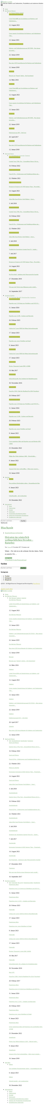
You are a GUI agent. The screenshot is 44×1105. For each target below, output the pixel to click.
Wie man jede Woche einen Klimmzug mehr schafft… (23, 287)
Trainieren (12, 283)
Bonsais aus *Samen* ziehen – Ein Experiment (21, 75)
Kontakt (11, 510)
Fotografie (12, 324)
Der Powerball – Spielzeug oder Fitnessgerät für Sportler (23, 274)
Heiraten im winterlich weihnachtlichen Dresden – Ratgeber (19, 540)
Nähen (11, 479)
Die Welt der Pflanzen (10, 11)
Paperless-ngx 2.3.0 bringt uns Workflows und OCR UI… (24, 303)
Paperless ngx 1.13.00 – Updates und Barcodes (21, 316)
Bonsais (11, 71)
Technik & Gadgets (9, 295)
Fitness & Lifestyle (15, 182)
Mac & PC (12, 387)
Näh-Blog (7, 477)
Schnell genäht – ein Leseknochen (18, 496)
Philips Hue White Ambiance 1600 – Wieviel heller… (22, 456)
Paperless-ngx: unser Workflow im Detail (19, 341)
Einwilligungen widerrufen (15, 517)
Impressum (12, 511)
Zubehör (12, 141)
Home (6, 9)
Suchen (23, 521)
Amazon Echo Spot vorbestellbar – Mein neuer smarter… (24, 469)
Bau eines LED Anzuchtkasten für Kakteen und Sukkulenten (25, 63)
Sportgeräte (12, 258)
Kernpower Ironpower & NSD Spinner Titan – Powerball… (24, 186)
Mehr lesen (8, 558)
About (10, 506)
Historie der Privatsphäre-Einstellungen (18, 515)
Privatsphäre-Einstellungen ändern (17, 513)
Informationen (8, 504)
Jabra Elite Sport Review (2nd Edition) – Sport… (22, 199)
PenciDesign (36, 583)
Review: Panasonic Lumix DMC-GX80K (19, 366)
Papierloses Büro (14, 299)
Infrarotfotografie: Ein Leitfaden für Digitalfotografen (23, 378)
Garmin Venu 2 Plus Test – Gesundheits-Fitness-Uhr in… (24, 161)
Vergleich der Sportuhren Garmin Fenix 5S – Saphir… (23, 249)
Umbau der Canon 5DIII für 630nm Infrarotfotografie (23, 328)
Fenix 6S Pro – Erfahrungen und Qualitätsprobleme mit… (24, 174)
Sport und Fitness (9, 153)
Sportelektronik (14, 207)
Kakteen (11, 84)
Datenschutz (12, 508)
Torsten (9, 547)
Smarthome (12, 452)
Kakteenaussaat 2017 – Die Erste (17, 132)
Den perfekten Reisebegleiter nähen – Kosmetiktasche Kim (24, 483)
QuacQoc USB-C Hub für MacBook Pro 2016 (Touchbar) (24, 391)
